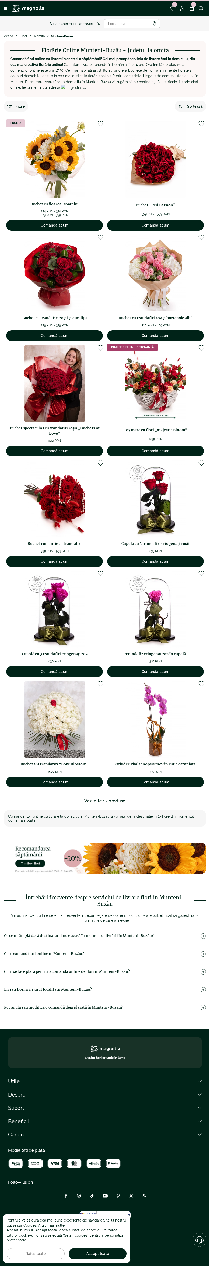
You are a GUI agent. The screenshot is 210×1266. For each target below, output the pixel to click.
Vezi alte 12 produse (104, 801)
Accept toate (97, 1254)
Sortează (195, 106)
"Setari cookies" (75, 1235)
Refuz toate (36, 1254)
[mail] (73, 87)
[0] (173, 8)
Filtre (20, 106)
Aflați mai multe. (51, 1225)
